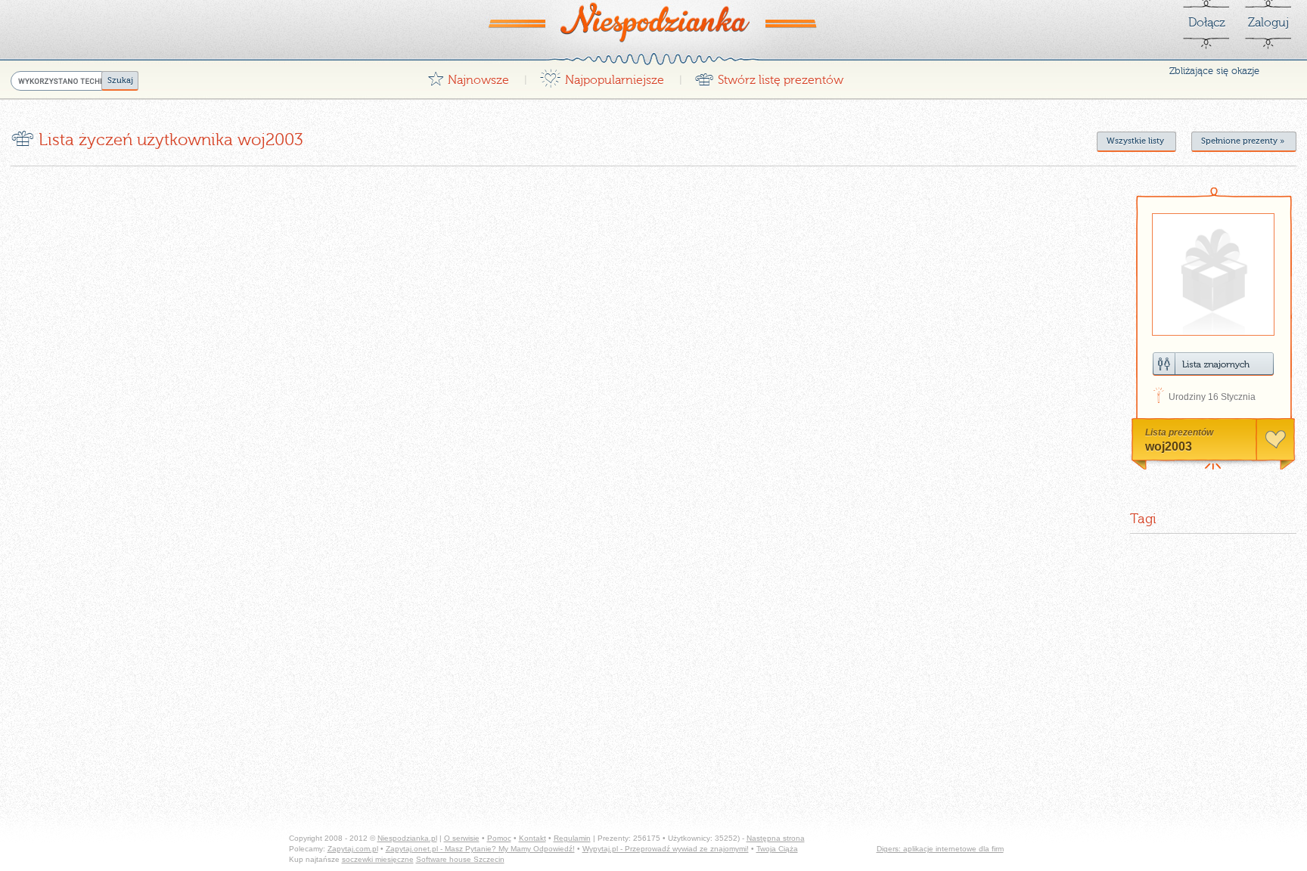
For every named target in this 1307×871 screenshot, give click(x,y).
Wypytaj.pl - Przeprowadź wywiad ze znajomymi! (665, 849)
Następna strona (776, 838)
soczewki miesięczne (378, 859)
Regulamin (572, 838)
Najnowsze (468, 76)
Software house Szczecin (460, 859)
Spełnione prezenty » (1242, 141)
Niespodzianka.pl (407, 838)
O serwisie (462, 838)
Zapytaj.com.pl (353, 849)
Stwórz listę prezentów (768, 76)
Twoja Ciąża (777, 849)
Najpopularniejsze (601, 76)
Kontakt (532, 838)
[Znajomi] (1213, 364)
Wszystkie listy (1135, 141)
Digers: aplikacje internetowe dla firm (940, 849)
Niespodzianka (653, 22)
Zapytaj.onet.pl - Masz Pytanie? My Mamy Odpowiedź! (480, 849)
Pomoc (499, 838)
